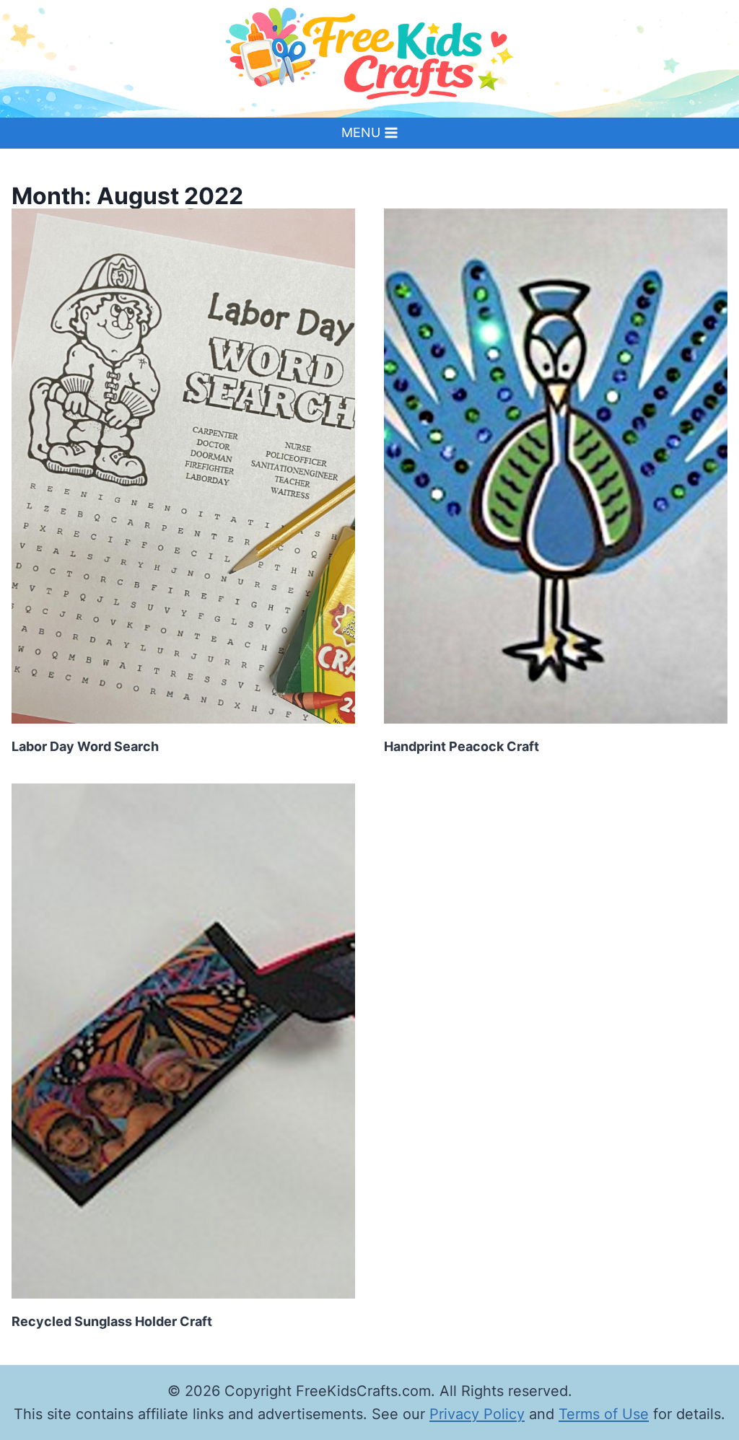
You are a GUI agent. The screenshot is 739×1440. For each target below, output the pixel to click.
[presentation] (183, 466)
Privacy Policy (477, 1414)
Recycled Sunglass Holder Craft (112, 1321)
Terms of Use (604, 1414)
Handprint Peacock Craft (461, 746)
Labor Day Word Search (85, 746)
